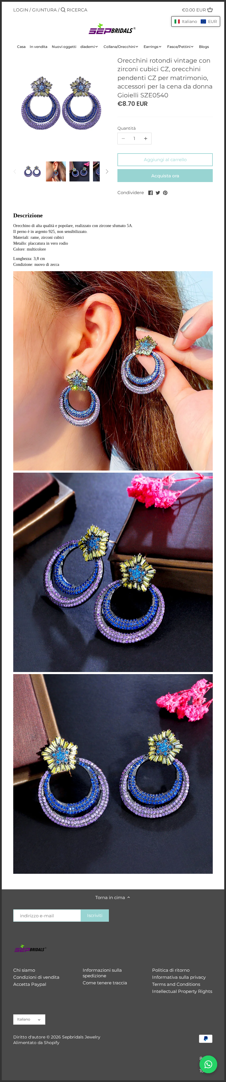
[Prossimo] (106, 171)
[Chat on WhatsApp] (208, 1064)
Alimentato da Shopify (36, 1042)
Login (20, 10)
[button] (196, 21)
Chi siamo (24, 970)
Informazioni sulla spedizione (102, 973)
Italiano (23, 1019)
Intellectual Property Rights (182, 991)
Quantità (126, 128)
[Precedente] (15, 171)
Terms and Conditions (176, 984)
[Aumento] (145, 138)
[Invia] (63, 10)
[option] (32, 171)
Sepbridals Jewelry (81, 1037)
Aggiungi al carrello (165, 159)
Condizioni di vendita (36, 977)
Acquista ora (165, 176)
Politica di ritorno (171, 970)
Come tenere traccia (105, 983)
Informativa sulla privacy (179, 977)
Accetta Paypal (29, 984)
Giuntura (44, 10)
